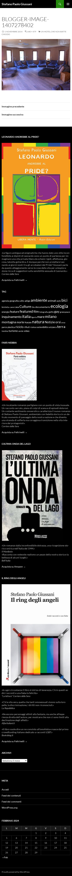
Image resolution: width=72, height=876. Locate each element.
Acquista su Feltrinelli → (14, 280)
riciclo (19, 327)
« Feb (5, 857)
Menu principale (68, 4)
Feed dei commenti (11, 801)
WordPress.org (9, 807)
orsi (58, 322)
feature (14, 311)
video (26, 330)
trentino (5, 331)
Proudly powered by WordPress (16, 872)
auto (59, 301)
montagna (9, 322)
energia (5, 312)
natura (38, 321)
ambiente (39, 300)
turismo (13, 330)
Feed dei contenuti (11, 795)
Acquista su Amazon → (14, 566)
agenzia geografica (11, 301)
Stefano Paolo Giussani (17, 4)
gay (56, 311)
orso (63, 322)
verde (20, 331)
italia (26, 316)
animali (52, 300)
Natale (28, 322)
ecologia (59, 306)
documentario (42, 307)
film (36, 311)
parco (4, 327)
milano (51, 316)
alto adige (25, 300)
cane (12, 307)
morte (20, 322)
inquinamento (12, 317)
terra (61, 326)
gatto (51, 312)
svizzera (52, 327)
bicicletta (5, 307)
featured (26, 311)
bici (64, 300)
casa (16, 307)
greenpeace (65, 312)
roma (33, 327)
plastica (11, 327)
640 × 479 (31, 31)
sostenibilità (42, 327)
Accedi (5, 789)
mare (41, 317)
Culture (25, 306)
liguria (34, 317)
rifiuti (27, 327)
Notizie (50, 322)
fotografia (43, 312)
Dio (33, 307)
